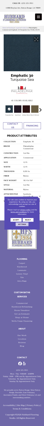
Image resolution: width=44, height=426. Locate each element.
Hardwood (22, 266)
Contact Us (12, 126)
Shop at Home (22, 317)
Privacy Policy (33, 405)
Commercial (22, 303)
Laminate (22, 270)
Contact (22, 357)
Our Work (22, 335)
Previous (4, 108)
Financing (32, 125)
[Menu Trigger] (38, 17)
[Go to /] (22, 19)
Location (22, 338)
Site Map (21, 405)
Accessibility (9, 405)
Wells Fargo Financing (22, 321)
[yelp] (24, 364)
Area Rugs (22, 280)
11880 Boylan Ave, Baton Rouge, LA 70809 (23, 7)
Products (24, 28)
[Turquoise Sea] (9, 109)
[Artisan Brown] (26, 109)
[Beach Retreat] (35, 109)
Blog (22, 346)
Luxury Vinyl (22, 273)
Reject (28, 220)
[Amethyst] (17, 109)
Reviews (22, 342)
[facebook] (20, 364)
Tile (22, 277)
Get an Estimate (22, 313)
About (22, 329)
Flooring (11, 28)
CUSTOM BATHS (22, 292)
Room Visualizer (22, 310)
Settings (22, 224)
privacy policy (25, 210)
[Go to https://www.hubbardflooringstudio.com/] (22, 236)
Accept (16, 220)
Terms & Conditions (22, 409)
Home (4, 28)
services (22, 296)
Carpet (17, 28)
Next (40, 108)
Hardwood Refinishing (22, 306)
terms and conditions (19, 212)
